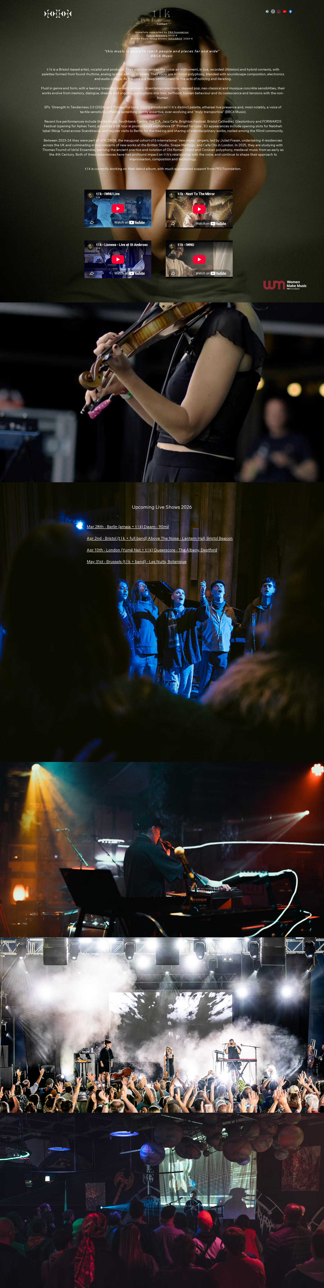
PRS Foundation (178, 32)
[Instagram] (279, 11)
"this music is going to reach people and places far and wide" (162, 51)
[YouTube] (285, 11)
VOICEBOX (175, 38)
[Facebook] (290, 11)
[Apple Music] (273, 11)
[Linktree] (296, 11)
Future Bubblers (156, 35)
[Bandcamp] (267, 11)
